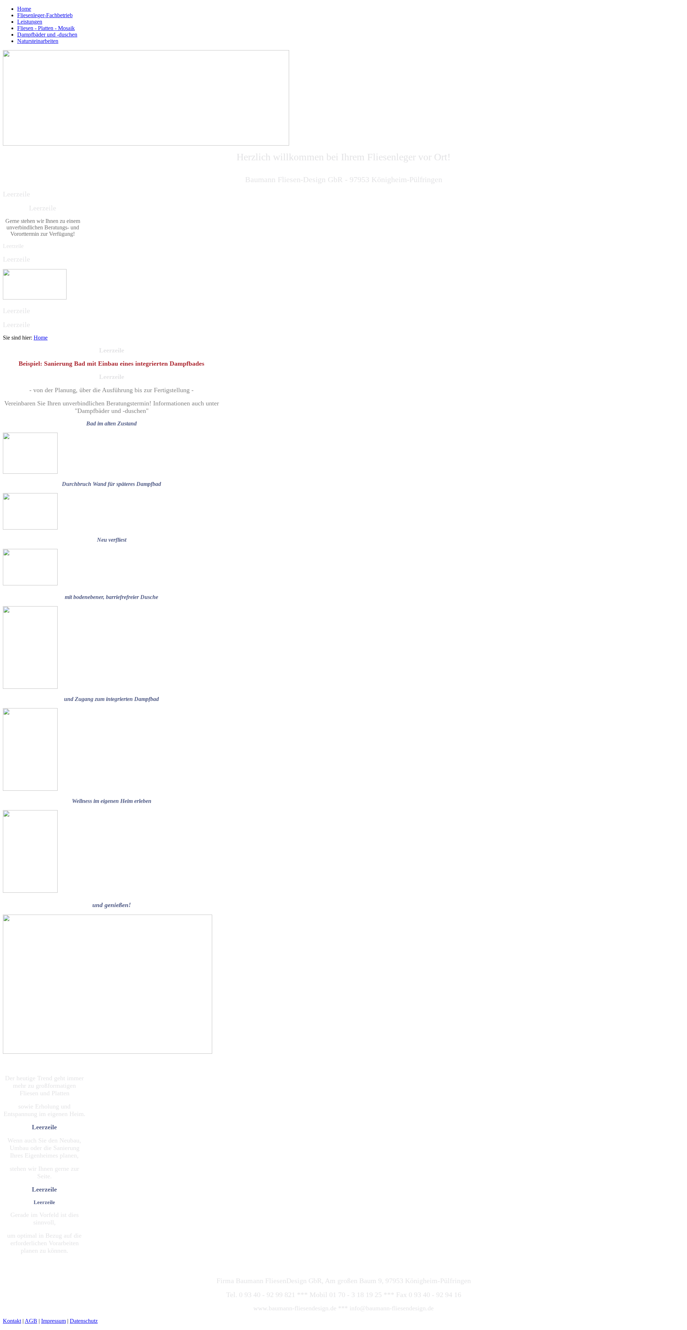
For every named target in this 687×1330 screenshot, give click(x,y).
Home (24, 9)
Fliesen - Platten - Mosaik (46, 28)
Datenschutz (84, 1321)
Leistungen (29, 22)
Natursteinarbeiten (37, 41)
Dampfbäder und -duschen (47, 34)
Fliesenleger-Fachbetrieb (45, 15)
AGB (31, 1321)
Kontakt (12, 1321)
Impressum (53, 1321)
